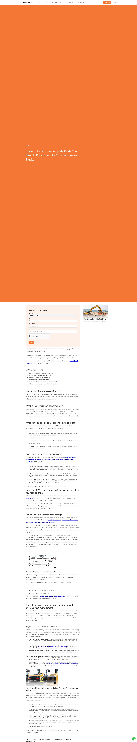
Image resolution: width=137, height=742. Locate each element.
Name (30, 318)
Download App (71, 2)
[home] (26, 2)
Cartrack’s (40, 383)
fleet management (52, 381)
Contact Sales (107, 2)
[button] (40, 2)
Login (115, 2)
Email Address (32, 323)
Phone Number (32, 328)
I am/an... (31, 313)
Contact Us (81, 2)
